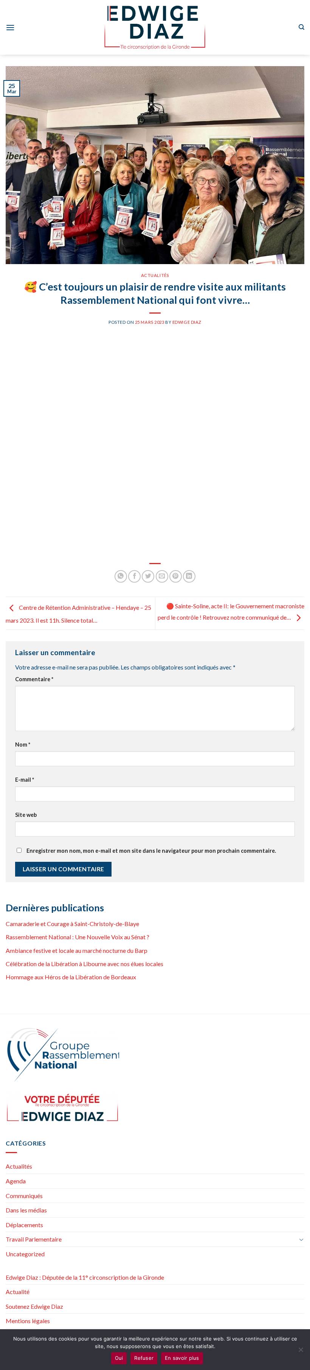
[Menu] (10, 27)
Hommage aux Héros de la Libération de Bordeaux (71, 976)
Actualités (155, 275)
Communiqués (24, 1195)
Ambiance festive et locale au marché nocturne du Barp (76, 950)
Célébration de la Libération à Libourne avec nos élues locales (84, 963)
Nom (22, 744)
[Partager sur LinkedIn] (189, 576)
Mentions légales (28, 1320)
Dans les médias (26, 1210)
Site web (26, 815)
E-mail (24, 779)
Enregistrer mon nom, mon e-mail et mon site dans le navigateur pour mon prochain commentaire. (151, 850)
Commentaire (34, 679)
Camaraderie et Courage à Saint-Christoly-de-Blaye (72, 923)
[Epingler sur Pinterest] (175, 576)
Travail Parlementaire (34, 1239)
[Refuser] (300, 1352)
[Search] (301, 27)
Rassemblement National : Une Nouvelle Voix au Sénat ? (77, 936)
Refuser (143, 1358)
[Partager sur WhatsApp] (121, 576)
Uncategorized (25, 1253)
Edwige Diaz (187, 322)
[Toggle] (301, 1239)
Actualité (17, 1291)
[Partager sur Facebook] (134, 576)
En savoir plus (182, 1358)
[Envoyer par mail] (162, 576)
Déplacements (24, 1224)
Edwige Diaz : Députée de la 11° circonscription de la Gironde (85, 1277)
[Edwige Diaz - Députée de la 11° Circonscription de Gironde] (155, 27)
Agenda (16, 1180)
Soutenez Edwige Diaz (34, 1306)
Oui (119, 1358)
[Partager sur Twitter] (148, 576)
